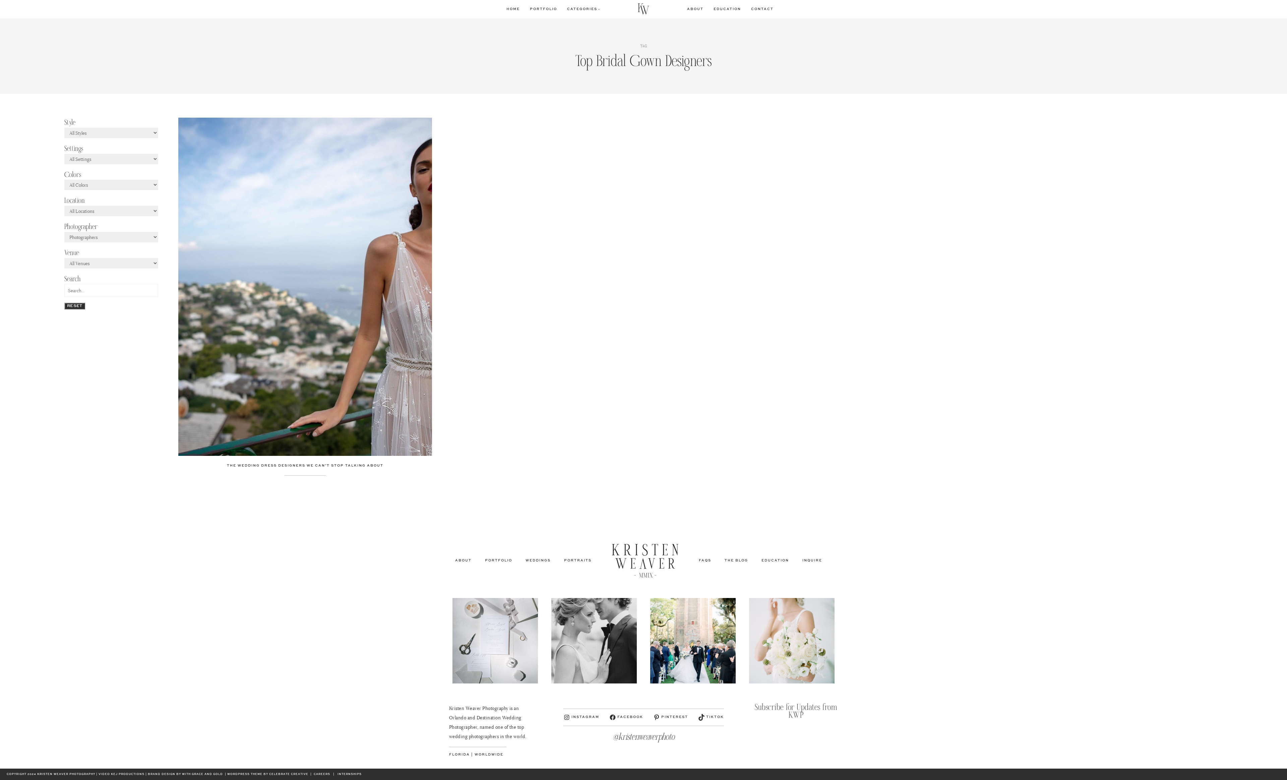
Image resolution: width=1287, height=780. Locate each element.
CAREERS (322, 774)
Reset (74, 306)
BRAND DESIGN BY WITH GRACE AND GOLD (185, 774)
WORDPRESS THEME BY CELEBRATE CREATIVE (267, 774)
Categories (582, 9)
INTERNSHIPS (350, 774)
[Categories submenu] (599, 9)
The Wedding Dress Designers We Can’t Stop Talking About (305, 465)
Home (513, 9)
